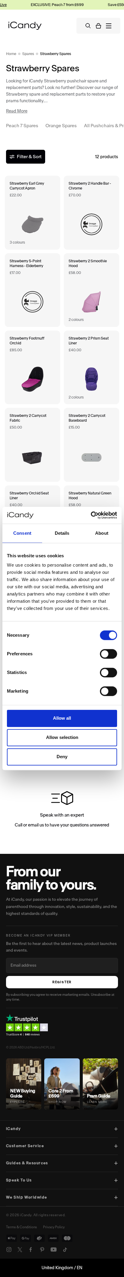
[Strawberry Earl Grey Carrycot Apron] (32, 212)
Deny (62, 756)
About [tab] (101, 533)
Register (62, 982)
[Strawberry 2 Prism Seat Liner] (91, 367)
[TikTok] (65, 1250)
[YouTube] (54, 1250)
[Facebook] (31, 1250)
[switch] (108, 654)
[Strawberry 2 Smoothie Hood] (91, 290)
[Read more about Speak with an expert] (62, 810)
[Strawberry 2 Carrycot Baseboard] (91, 445)
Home (11, 53)
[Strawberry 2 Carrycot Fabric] (32, 445)
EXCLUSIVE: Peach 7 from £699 (49, 4)
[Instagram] (9, 1250)
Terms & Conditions (21, 1227)
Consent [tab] (22, 533)
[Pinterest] (42, 1250)
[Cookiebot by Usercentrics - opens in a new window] (90, 515)
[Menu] (108, 25)
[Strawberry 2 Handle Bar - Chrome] (91, 212)
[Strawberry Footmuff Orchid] (32, 367)
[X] (19, 1249)
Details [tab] (62, 533)
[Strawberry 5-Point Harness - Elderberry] (32, 290)
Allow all (62, 718)
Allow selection (62, 737)
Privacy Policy (54, 1227)
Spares (28, 53)
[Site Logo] (25, 26)
